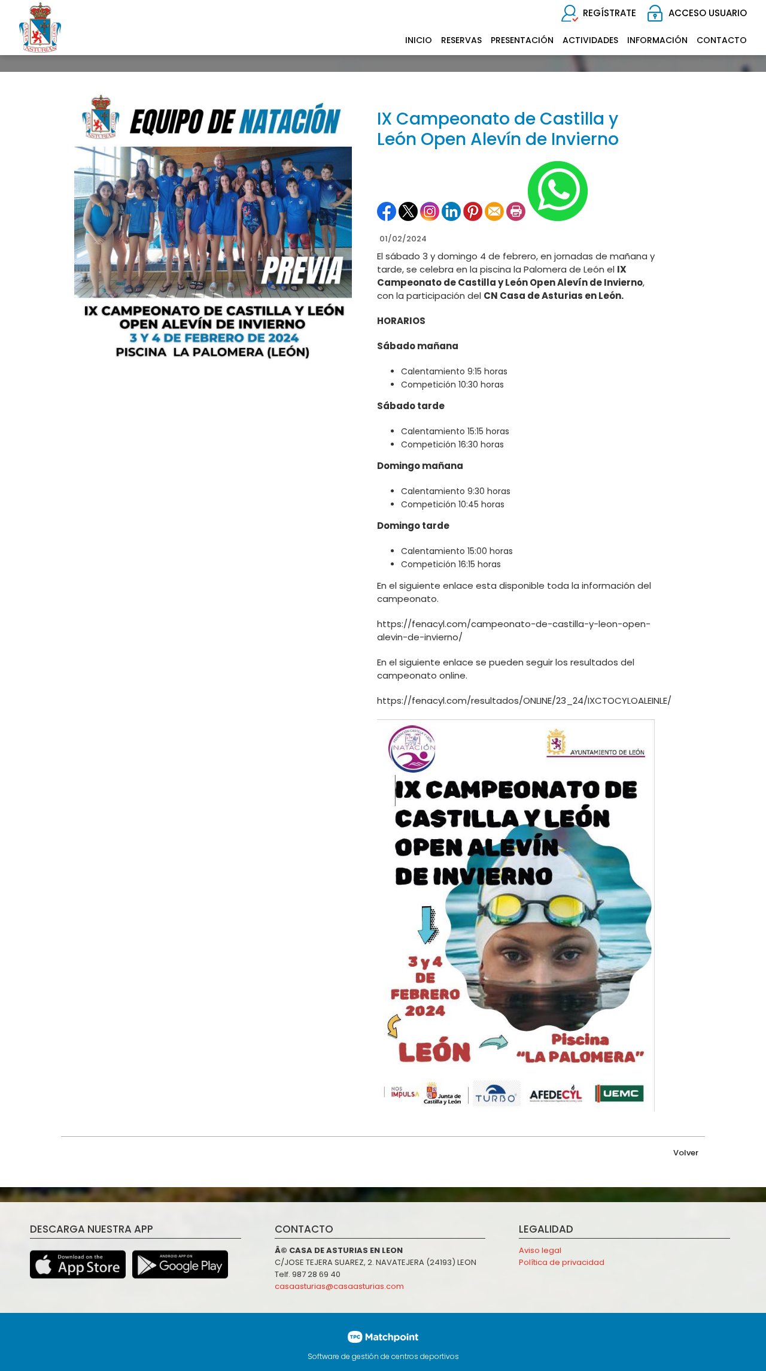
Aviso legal (540, 1250)
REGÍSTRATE (609, 13)
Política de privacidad (561, 1262)
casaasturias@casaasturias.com (339, 1286)
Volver (685, 1152)
